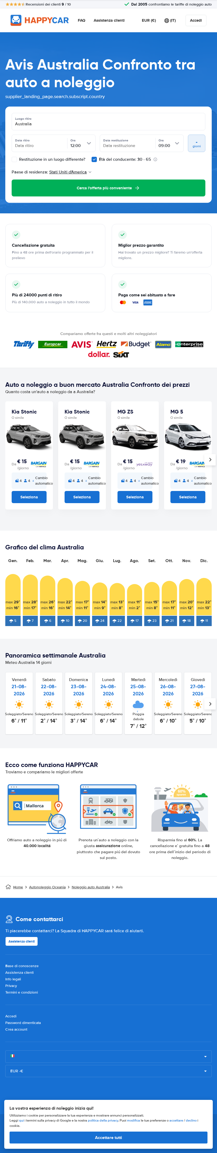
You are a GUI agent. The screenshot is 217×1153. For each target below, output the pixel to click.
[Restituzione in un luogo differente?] (14, 159)
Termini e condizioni (21, 992)
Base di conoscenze (22, 966)
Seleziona (29, 497)
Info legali (13, 979)
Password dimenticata (23, 1023)
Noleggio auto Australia (91, 887)
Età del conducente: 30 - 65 (125, 159)
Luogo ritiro (23, 118)
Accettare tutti (108, 1137)
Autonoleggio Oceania (47, 887)
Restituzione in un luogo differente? (51, 159)
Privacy (11, 986)
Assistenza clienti (109, 20)
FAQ (81, 20)
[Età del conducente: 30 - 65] (94, 159)
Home (18, 887)
